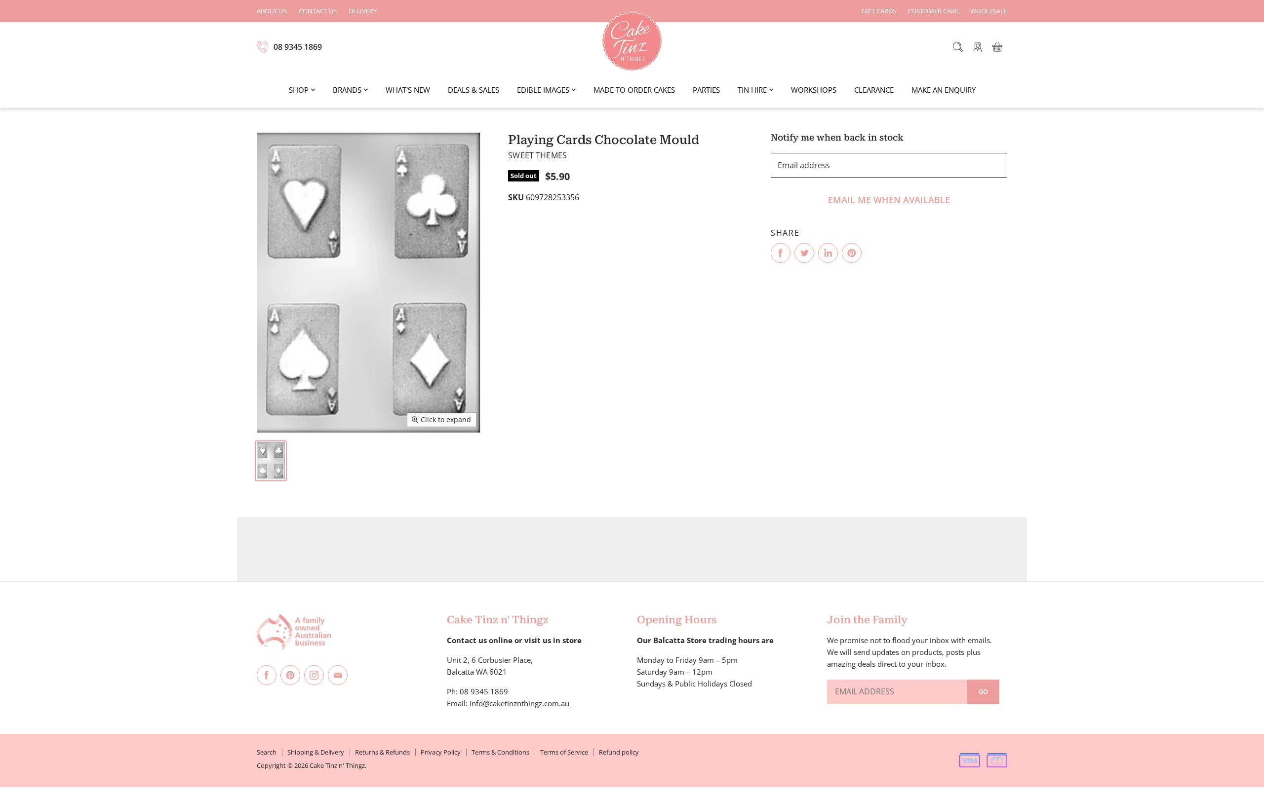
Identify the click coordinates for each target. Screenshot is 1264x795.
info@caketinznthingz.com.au (519, 703)
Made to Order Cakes (634, 90)
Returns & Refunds (382, 752)
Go (983, 691)
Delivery (363, 11)
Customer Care (933, 11)
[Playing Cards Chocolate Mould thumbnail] (271, 460)
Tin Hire (752, 90)
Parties (706, 90)
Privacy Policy (441, 752)
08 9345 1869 (298, 46)
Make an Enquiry (943, 90)
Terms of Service (564, 752)
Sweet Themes (537, 155)
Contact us (318, 11)
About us (272, 11)
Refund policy (619, 752)
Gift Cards (879, 11)
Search (266, 752)
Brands (347, 90)
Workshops (813, 90)
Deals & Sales (473, 90)
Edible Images (543, 90)
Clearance (874, 90)
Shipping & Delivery (315, 752)
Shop (299, 90)
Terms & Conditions (500, 752)
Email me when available (889, 200)
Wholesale (988, 11)
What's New (408, 90)
